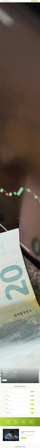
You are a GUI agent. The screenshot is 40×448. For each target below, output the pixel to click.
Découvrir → (4, 380)
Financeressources (5, 1)
